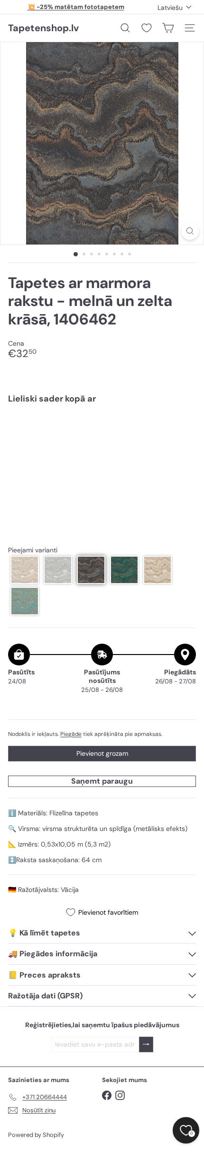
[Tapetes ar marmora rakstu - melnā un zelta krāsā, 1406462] (102, 440)
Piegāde (71, 734)
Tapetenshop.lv (43, 28)
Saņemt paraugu (102, 781)
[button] (24, 570)
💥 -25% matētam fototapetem (76, 7)
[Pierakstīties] (146, 1044)
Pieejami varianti (32, 550)
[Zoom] (190, 231)
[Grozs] (168, 28)
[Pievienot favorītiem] (183, 431)
